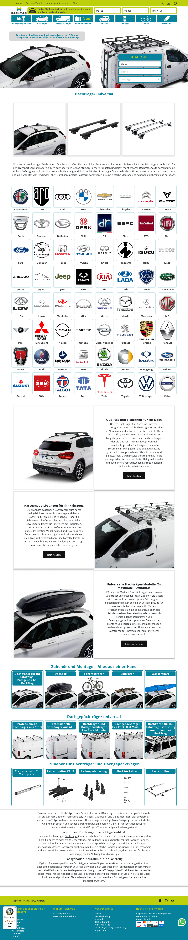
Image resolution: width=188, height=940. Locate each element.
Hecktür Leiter (127, 771)
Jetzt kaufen (134, 475)
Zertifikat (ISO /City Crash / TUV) (110, 927)
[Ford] (20, 250)
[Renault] (167, 330)
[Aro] (41, 197)
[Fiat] (167, 223)
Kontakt (98, 913)
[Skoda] (104, 357)
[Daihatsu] (62, 223)
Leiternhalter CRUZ (60, 771)
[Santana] (62, 357)
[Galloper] (41, 250)
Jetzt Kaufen (54, 554)
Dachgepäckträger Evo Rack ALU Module (127, 725)
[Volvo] (167, 383)
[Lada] (125, 277)
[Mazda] (125, 303)
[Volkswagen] (146, 383)
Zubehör (15, 936)
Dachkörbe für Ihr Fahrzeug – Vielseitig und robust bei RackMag (160, 728)
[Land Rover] (167, 277)
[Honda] (62, 250)
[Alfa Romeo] (20, 197)
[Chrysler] (125, 197)
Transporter (17, 919)
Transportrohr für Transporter (27, 772)
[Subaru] (167, 357)
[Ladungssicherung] (94, 790)
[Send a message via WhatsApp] (182, 922)
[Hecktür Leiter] (127, 790)
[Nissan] (62, 330)
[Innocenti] (125, 250)
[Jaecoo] (20, 277)
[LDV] (20, 303)
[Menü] (15, 908)
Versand (99, 919)
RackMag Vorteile (61, 913)
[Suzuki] (20, 383)
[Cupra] (167, 197)
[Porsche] (146, 330)
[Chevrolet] (104, 197)
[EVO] (146, 223)
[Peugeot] (125, 330)
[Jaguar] (41, 277)
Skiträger (127, 674)
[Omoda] (83, 330)
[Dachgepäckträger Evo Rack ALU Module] (127, 743)
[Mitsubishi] (41, 330)
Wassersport (160, 674)
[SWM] (41, 383)
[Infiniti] (104, 250)
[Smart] (125, 357)
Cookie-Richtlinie (144, 919)
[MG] (167, 303)
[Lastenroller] (161, 790)
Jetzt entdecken (134, 643)
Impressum (100, 930)
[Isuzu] (146, 250)
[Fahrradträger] (94, 693)
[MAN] (83, 303)
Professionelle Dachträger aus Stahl (27, 725)
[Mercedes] (146, 303)
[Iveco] (167, 250)
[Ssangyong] (146, 357)
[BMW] (83, 197)
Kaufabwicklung (102, 916)
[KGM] (83, 277)
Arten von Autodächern (64, 916)
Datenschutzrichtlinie (146, 916)
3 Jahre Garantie (103, 922)
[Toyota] (125, 383)
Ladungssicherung (94, 771)
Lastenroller (160, 771)
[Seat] (83, 357)
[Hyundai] (83, 250)
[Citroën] (146, 197)
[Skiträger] (127, 693)
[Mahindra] (62, 303)
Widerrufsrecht (102, 924)
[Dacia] (20, 223)
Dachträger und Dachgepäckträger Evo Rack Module (94, 727)
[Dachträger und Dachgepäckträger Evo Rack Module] (94, 743)
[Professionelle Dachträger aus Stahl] (27, 743)
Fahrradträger (94, 674)
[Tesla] (104, 383)
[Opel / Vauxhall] (104, 330)
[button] (162, 3)
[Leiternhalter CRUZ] (61, 790)
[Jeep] (62, 277)
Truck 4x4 (16, 933)
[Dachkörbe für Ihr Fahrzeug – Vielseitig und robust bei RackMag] (161, 743)
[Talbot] (62, 383)
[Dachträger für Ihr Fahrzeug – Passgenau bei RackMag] (27, 693)
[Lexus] (41, 303)
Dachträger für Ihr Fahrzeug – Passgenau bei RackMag (27, 678)
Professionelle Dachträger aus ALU (61, 725)
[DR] (104, 223)
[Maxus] (104, 303)
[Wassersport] (161, 693)
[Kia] (104, 277)
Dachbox (61, 674)
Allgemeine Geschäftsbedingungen (153, 913)
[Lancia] (146, 277)
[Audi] (62, 197)
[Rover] (20, 357)
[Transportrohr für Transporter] (27, 790)
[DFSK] (83, 223)
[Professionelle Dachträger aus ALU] (61, 743)
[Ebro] (125, 223)
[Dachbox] (61, 693)
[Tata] (83, 383)
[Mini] (20, 330)
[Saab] (41, 357)
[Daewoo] (41, 223)
